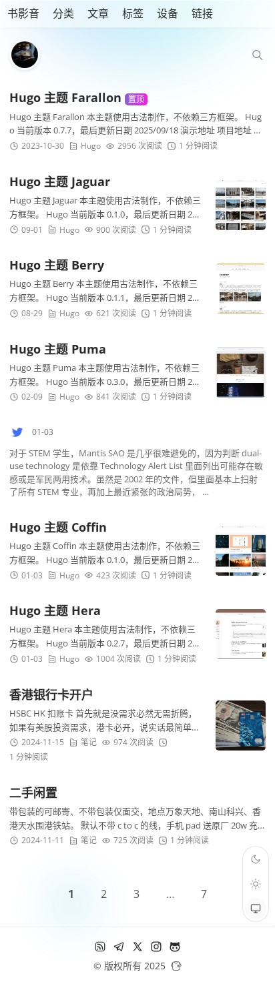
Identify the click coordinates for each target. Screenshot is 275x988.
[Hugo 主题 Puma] (241, 373)
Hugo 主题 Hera (55, 610)
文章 (98, 13)
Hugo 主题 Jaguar (59, 181)
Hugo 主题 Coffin (58, 527)
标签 (133, 13)
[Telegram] (119, 949)
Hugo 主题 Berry (56, 265)
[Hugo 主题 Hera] (241, 634)
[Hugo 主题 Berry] (241, 289)
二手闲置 (33, 793)
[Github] (175, 949)
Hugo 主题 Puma (57, 349)
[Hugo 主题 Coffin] (241, 551)
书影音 (23, 13)
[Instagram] (156, 949)
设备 (167, 13)
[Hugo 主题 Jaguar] (241, 205)
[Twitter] (137, 949)
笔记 (89, 742)
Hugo (91, 145)
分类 (63, 13)
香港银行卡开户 (51, 694)
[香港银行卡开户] (241, 725)
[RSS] (100, 949)
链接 (202, 13)
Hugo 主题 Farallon (76, 97)
